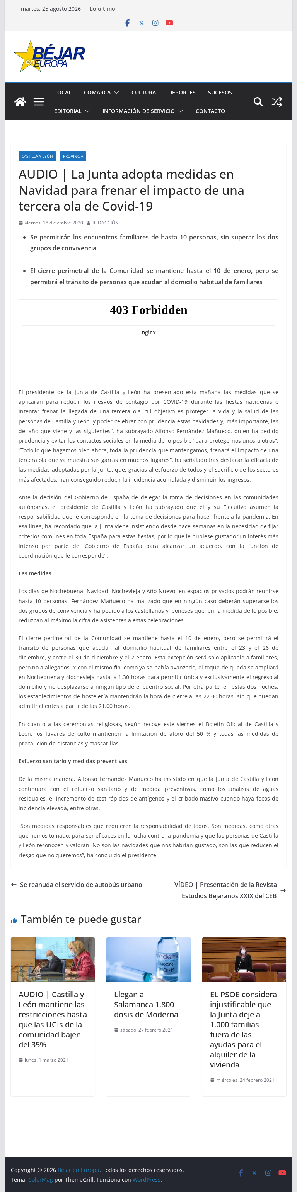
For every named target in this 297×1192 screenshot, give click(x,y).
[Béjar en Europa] (20, 102)
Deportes (182, 92)
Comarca (97, 92)
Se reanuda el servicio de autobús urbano (81, 884)
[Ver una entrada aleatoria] (277, 102)
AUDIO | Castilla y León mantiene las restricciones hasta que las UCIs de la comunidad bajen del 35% (53, 1019)
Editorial (68, 111)
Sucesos (220, 92)
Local (63, 92)
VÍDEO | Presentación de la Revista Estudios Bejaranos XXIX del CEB (225, 890)
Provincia (73, 156)
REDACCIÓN (105, 222)
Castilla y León (37, 156)
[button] (115, 92)
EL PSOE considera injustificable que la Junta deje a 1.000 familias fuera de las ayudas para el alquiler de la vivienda (243, 1029)
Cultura (143, 92)
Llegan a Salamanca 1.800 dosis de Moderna (146, 1004)
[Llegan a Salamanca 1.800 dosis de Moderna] (148, 943)
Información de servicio (138, 111)
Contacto (210, 111)
